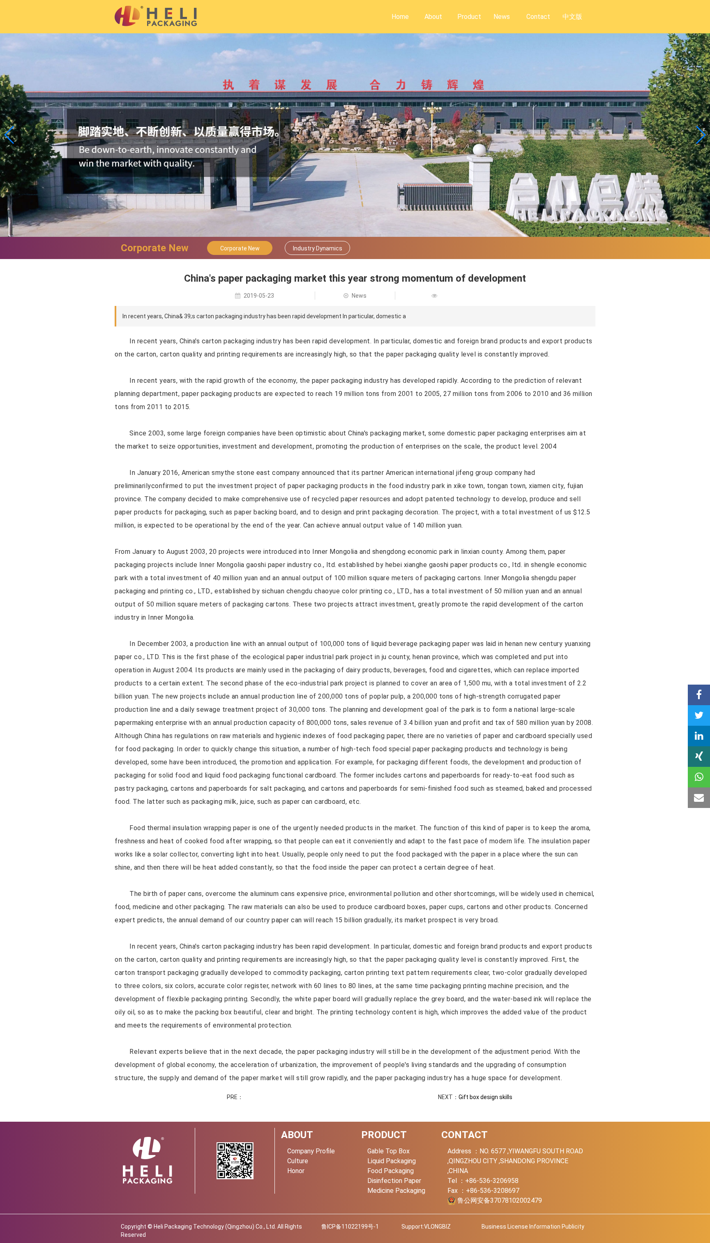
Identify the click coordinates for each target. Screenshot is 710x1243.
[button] (700, 135)
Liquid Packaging (391, 1161)
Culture (297, 1161)
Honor (295, 1171)
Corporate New (240, 248)
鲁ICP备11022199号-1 (350, 1226)
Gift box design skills (485, 1097)
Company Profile (311, 1151)
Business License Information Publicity (533, 1226)
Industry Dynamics (317, 248)
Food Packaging (390, 1171)
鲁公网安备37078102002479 (499, 1200)
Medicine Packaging (396, 1190)
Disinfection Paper (394, 1181)
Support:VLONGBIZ (426, 1226)
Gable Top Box (388, 1151)
